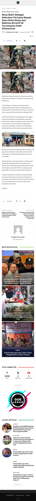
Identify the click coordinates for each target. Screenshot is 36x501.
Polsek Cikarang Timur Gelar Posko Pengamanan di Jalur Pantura (18, 354)
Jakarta (18, 276)
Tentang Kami (10, 495)
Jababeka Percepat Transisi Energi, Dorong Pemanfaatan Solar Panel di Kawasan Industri (23, 477)
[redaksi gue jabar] (3, 32)
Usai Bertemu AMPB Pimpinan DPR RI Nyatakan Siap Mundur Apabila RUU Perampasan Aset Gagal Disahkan (18, 281)
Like (7, 372)
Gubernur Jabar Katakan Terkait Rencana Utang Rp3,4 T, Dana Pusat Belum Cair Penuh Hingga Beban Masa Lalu (18, 316)
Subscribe (29, 372)
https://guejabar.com (18, 239)
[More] (25, 41)
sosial (16, 11)
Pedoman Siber (19, 495)
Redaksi (28, 495)
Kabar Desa (10, 11)
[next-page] (6, 360)
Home (3, 8)
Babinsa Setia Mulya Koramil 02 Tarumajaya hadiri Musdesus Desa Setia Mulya (9, 215)
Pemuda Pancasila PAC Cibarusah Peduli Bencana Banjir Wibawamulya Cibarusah (26, 215)
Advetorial (18, 310)
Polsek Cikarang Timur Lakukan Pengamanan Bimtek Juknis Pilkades (23, 465)
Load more (17, 484)
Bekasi (14, 8)
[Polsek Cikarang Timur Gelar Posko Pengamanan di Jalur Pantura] (18, 339)
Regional (9, 8)
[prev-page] (3, 360)
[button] (3, 2)
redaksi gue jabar (13, 32)
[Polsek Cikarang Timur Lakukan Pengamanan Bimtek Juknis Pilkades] (7, 464)
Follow (18, 372)
